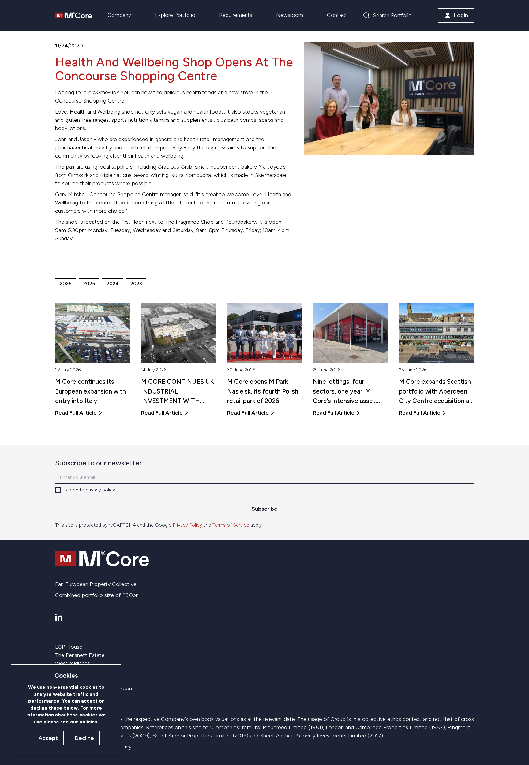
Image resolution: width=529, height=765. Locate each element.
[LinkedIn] (58, 617)
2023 (136, 283)
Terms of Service (230, 525)
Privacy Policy (187, 525)
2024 (113, 283)
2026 (66, 283)
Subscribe (264, 509)
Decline (84, 738)
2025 (89, 283)
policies (88, 722)
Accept (48, 738)
